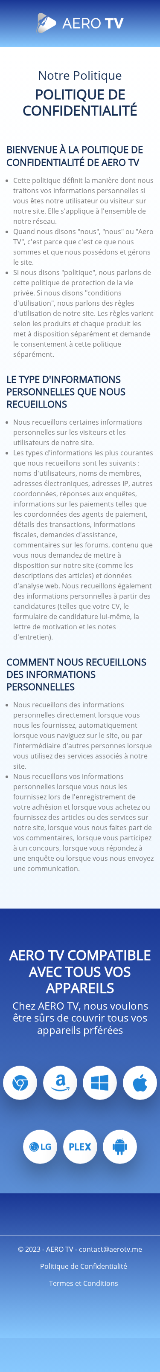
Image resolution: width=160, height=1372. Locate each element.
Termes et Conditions (83, 1283)
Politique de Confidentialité (83, 1266)
